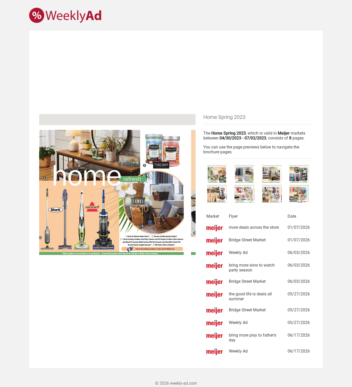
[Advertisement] (176, 75)
